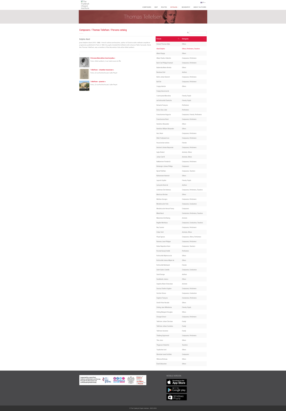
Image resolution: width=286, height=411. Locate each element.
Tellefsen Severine (162, 331)
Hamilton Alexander (163, 124)
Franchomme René (163, 119)
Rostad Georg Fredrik (163, 251)
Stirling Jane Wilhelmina (164, 307)
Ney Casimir (160, 227)
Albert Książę (161, 53)
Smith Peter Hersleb (163, 303)
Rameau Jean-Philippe (164, 241)
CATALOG (173, 7)
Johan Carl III (161, 157)
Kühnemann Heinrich (163, 176)
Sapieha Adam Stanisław (165, 284)
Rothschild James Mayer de (165, 260)
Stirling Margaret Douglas (165, 312)
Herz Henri (160, 133)
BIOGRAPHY (186, 7)
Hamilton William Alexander (165, 129)
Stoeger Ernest (161, 317)
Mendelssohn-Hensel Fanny (165, 208)
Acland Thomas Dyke (163, 44)
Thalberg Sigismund (163, 335)
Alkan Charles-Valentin (164, 58)
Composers (84, 30)
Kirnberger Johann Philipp (165, 166)
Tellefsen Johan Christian (165, 321)
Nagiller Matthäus (162, 223)
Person (159, 39)
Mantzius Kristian (162, 194)
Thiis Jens (160, 340)
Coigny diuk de (161, 86)
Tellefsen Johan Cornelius (165, 326)
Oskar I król (160, 232)
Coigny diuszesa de (163, 91)
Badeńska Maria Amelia (164, 67)
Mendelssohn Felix (162, 204)
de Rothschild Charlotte (164, 100)
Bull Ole (159, 82)
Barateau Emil (161, 72)
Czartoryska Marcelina (164, 96)
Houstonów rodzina (163, 143)
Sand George (161, 274)
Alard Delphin (161, 49)
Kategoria (185, 39)
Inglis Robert (161, 152)
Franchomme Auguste (164, 114)
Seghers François (162, 298)
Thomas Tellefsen (100, 30)
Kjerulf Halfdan (161, 171)
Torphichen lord (161, 350)
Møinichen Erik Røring (163, 218)
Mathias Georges (162, 199)
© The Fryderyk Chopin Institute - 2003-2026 (143, 408)
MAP (156, 7)
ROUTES (164, 7)
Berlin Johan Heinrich (163, 77)
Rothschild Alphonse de (164, 255)
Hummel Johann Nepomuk (165, 147)
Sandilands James (162, 279)
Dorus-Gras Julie (162, 110)
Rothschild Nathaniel (163, 265)
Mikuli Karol (160, 213)
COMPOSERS (146, 7)
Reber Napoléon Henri (163, 246)
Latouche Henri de (162, 185)
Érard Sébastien (162, 364)
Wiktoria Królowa (162, 359)
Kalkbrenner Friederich (163, 161)
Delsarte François (162, 105)
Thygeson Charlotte (163, 345)
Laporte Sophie (161, 180)
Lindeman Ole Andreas (164, 190)
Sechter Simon (161, 293)
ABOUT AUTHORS (199, 7)
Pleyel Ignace (161, 237)
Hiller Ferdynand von (163, 138)
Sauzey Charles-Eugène (164, 288)
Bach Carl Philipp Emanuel (165, 63)
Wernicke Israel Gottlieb (164, 354)
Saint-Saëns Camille (163, 270)
